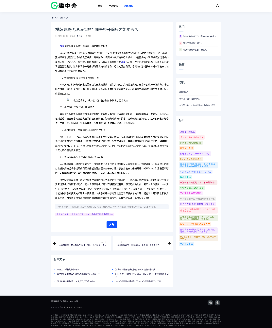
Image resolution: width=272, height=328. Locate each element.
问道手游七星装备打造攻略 (195, 50)
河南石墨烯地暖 (128, 321)
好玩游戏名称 (186, 148)
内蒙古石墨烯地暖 (188, 321)
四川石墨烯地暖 (119, 323)
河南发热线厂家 (115, 321)
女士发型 (210, 315)
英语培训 (116, 326)
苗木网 (170, 323)
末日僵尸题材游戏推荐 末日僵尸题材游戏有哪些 (197, 210)
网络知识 (62, 317)
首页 (100, 6)
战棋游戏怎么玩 (187, 132)
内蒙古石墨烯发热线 (157, 321)
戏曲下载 (194, 315)
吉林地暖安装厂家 (82, 319)
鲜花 (146, 323)
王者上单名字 (186, 244)
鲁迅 (112, 317)
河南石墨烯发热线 (101, 321)
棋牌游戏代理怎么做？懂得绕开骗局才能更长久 (92, 214)
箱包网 (149, 317)
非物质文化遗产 (158, 315)
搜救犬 (136, 315)
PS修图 (106, 315)
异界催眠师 (185, 177)
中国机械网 (190, 323)
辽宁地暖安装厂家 (137, 319)
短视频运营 (172, 326)
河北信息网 (128, 315)
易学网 (153, 326)
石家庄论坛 (135, 317)
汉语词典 (153, 323)
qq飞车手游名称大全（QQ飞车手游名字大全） (198, 238)
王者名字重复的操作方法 (68, 269)
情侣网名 (168, 315)
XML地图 (74, 301)
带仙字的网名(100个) (192, 43)
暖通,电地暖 (162, 323)
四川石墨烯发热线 (92, 323)
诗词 (142, 323)
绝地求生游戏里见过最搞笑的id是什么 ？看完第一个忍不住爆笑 (200, 36)
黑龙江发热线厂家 (169, 319)
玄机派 (217, 315)
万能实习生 (99, 317)
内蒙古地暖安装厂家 (203, 321)
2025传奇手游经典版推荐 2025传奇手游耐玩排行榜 (138, 281)
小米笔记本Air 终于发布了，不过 (195, 172)
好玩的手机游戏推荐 (211, 323)
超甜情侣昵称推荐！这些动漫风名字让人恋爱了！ (79, 274)
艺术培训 (93, 326)
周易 (80, 315)
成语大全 (100, 326)
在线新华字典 (165, 317)
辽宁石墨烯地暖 (124, 319)
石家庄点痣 (185, 315)
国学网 (107, 317)
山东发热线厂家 (60, 321)
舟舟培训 (85, 326)
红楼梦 (182, 323)
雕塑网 (77, 326)
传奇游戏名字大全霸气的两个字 (195, 153)
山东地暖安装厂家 (87, 321)
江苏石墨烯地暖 (63, 323)
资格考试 (108, 326)
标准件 (127, 317)
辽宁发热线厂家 (111, 319)
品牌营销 (70, 317)
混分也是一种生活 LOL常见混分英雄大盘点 (76, 281)
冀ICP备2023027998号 (73, 307)
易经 (84, 315)
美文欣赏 (199, 323)
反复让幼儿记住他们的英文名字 (195, 224)
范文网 (142, 315)
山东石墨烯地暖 (73, 321)
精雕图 (148, 315)
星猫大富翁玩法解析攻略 (192, 188)
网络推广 (98, 315)
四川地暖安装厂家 (132, 323)
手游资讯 (113, 6)
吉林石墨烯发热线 (210, 317)
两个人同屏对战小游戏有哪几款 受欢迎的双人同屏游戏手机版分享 (197, 230)
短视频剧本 (120, 317)
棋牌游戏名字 (62, 214)
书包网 (143, 317)
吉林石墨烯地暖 (68, 319)
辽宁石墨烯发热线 (97, 319)
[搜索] (217, 5)
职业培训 (124, 326)
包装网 (131, 326)
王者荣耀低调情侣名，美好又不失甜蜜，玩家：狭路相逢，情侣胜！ (197, 218)
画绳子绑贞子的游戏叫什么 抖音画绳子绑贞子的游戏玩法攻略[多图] (197, 165)
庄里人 (85, 317)
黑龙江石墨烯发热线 (153, 319)
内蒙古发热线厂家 (173, 321)
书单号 (91, 317)
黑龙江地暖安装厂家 (199, 319)
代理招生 (90, 315)
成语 (137, 326)
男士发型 (202, 315)
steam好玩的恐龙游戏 (191, 159)
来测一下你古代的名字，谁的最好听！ (198, 182)
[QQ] (217, 302)
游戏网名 (128, 6)
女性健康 (54, 326)
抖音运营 (181, 326)
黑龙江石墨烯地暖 (183, 319)
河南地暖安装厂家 (142, 321)
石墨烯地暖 (175, 317)
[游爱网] (64, 6)
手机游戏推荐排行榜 (66, 326)
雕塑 (141, 326)
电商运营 (199, 317)
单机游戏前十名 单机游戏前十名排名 (197, 199)
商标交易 (78, 317)
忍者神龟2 (183, 92)
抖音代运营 (65, 315)
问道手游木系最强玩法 (190, 143)
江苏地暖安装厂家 (77, 323)
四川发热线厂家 (106, 323)
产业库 (120, 315)
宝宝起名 (113, 315)
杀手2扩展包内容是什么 (189, 99)
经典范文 (176, 315)
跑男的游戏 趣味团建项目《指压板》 (197, 204)
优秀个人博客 (162, 326)
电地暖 (156, 317)
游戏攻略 (73, 315)
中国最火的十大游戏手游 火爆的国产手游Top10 (198, 105)
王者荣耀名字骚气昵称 (190, 193)
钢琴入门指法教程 (187, 317)
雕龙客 (147, 326)
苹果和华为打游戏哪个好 (192, 137)
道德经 (176, 323)
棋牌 (62, 46)
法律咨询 (54, 317)
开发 (123, 62)
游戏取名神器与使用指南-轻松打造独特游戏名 (135, 269)
